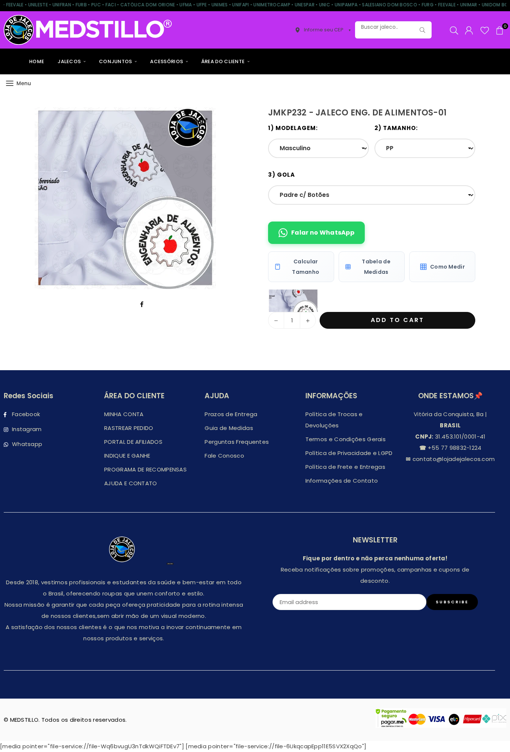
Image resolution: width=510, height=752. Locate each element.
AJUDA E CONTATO (130, 483)
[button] (499, 30)
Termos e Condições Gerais (345, 439)
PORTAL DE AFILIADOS (133, 442)
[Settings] (468, 30)
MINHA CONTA (123, 414)
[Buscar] (422, 29)
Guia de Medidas (229, 428)
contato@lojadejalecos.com (453, 459)
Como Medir (447, 266)
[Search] (454, 30)
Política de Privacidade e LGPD (349, 453)
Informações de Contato (341, 481)
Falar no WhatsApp (322, 232)
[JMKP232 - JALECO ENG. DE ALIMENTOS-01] (293, 301)
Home (36, 61)
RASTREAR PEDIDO (128, 428)
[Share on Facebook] (142, 304)
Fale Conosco (224, 455)
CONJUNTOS (116, 61)
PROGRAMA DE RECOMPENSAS (145, 469)
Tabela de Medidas (376, 267)
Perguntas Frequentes (237, 442)
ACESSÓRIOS (167, 61)
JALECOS (69, 61)
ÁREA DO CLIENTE (223, 61)
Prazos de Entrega (231, 414)
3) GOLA (281, 175)
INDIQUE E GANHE (127, 455)
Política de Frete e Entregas (345, 467)
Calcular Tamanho (305, 267)
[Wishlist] (485, 30)
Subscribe (452, 602)
